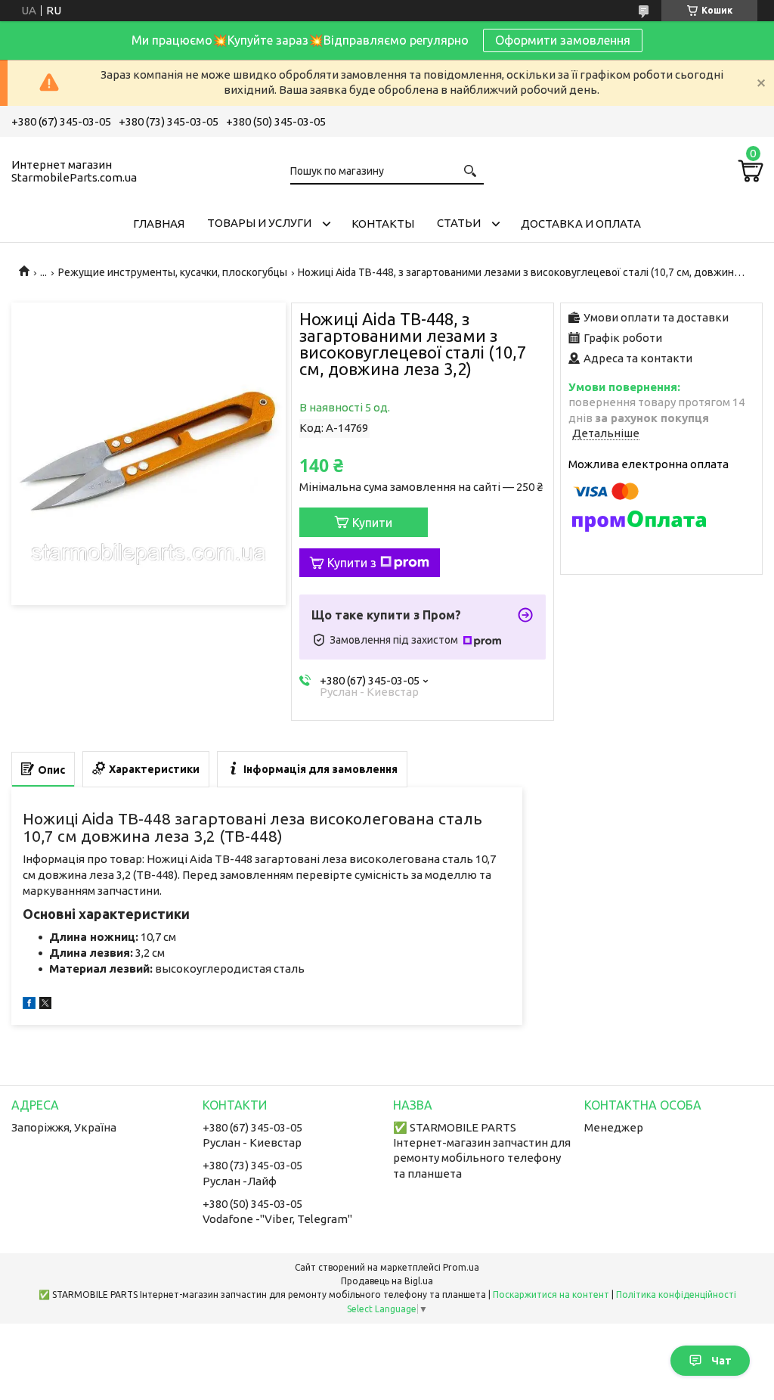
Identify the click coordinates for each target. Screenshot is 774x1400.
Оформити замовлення (562, 40)
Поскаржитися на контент (551, 1294)
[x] (45, 1004)
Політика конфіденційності (676, 1294)
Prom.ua (461, 1267)
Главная (158, 223)
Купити (372, 522)
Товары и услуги (259, 222)
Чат (721, 1361)
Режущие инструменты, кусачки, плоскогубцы (172, 272)
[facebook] (29, 1004)
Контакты (382, 223)
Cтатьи (459, 222)
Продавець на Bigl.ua (387, 1281)
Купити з (351, 563)
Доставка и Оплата (581, 223)
